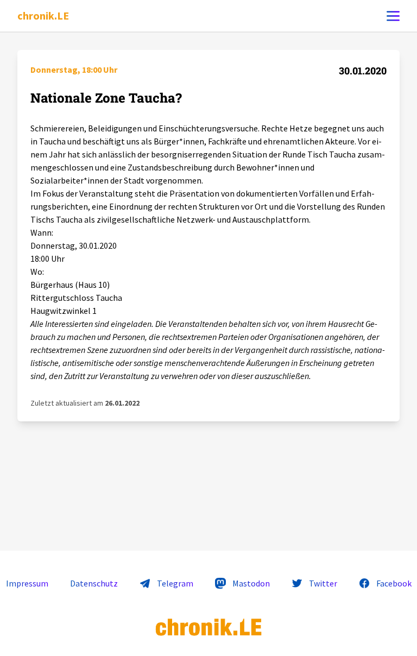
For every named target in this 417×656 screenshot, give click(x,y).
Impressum (27, 583)
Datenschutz (94, 583)
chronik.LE (43, 15)
